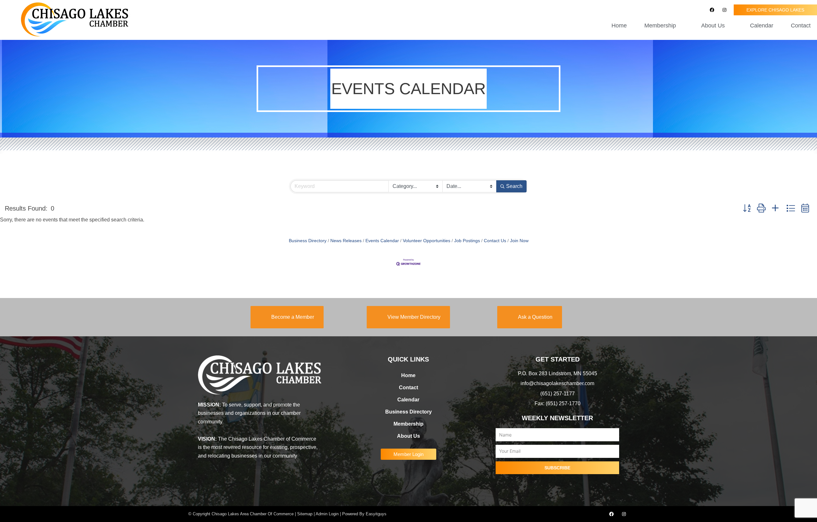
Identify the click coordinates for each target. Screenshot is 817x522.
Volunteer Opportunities (426, 240)
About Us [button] (713, 25)
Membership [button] (660, 25)
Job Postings (467, 240)
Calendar (761, 25)
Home (619, 25)
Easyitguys (376, 513)
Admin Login (327, 513)
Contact (801, 25)
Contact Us (495, 240)
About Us (408, 436)
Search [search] (514, 186)
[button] (747, 208)
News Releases (346, 240)
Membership (408, 424)
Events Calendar (382, 240)
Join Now (519, 240)
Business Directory (307, 240)
